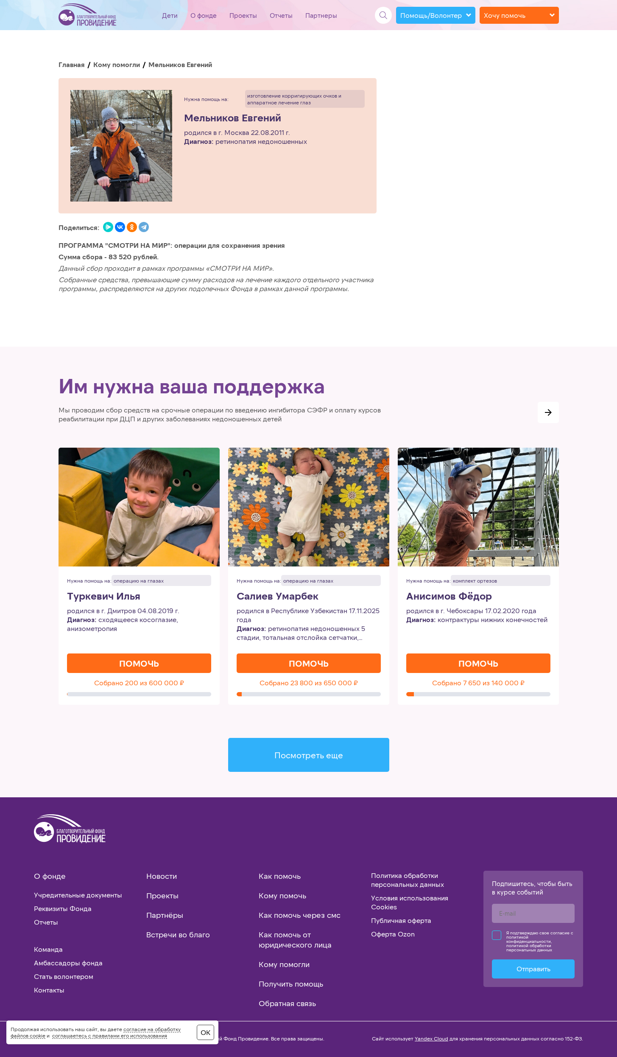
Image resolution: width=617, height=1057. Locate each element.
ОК (205, 1032)
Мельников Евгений (232, 118)
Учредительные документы (78, 895)
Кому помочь (282, 895)
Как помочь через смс (300, 915)
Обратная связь (287, 1003)
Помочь (139, 663)
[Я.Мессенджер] (108, 227)
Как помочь (280, 875)
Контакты (49, 990)
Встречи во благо (178, 934)
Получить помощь (291, 983)
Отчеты (281, 15)
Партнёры (164, 915)
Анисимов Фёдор (449, 596)
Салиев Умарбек (277, 596)
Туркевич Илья (103, 596)
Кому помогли (116, 64)
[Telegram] (144, 227)
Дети (170, 15)
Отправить (533, 968)
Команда (48, 949)
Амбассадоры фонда (68, 963)
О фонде (203, 15)
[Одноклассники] (132, 227)
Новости (161, 875)
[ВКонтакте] (120, 227)
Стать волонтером (63, 976)
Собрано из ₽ (139, 682)
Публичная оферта (401, 920)
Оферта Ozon (393, 934)
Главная (72, 64)
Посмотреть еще (308, 755)
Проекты (243, 15)
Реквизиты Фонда (63, 908)
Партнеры (321, 15)
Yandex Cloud (431, 1038)
